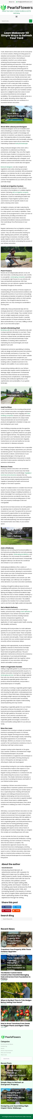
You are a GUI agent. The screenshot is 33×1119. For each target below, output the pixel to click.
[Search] (30, 21)
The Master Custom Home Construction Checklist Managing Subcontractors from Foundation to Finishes (15, 976)
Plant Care (4, 1055)
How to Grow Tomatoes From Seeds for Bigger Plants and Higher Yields (15, 1024)
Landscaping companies (17, 277)
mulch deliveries (25, 611)
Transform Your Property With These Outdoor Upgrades (16, 950)
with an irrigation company (20, 192)
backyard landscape (21, 143)
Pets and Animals (6, 1052)
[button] (16, 16)
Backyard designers (7, 167)
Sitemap (28, 1116)
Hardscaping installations (21, 554)
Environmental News (7, 1044)
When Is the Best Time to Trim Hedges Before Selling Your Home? (16, 1001)
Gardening (4, 1046)
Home (2, 1048)
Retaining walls (5, 330)
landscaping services (7, 675)
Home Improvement (7, 1050)
